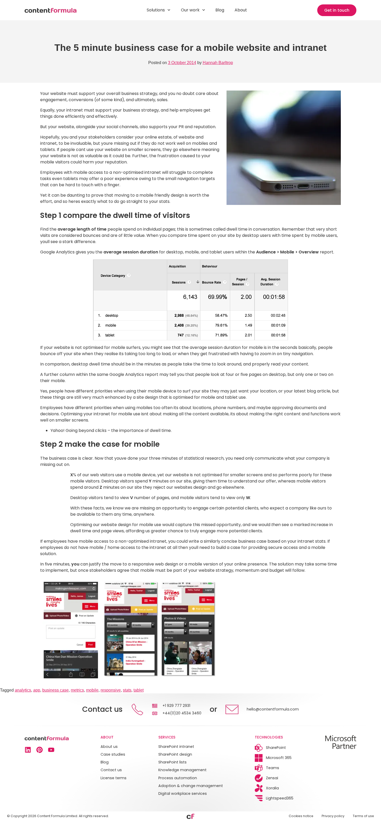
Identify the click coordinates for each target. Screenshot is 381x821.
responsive (111, 690)
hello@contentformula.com (273, 709)
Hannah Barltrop (218, 62)
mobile (92, 690)
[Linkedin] (28, 750)
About (241, 10)
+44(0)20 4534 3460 (182, 713)
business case (55, 690)
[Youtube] (51, 750)
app (36, 690)
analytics (23, 690)
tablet (138, 690)
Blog (219, 10)
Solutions (156, 10)
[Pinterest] (39, 750)
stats (127, 690)
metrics (77, 690)
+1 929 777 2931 (176, 705)
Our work (190, 10)
